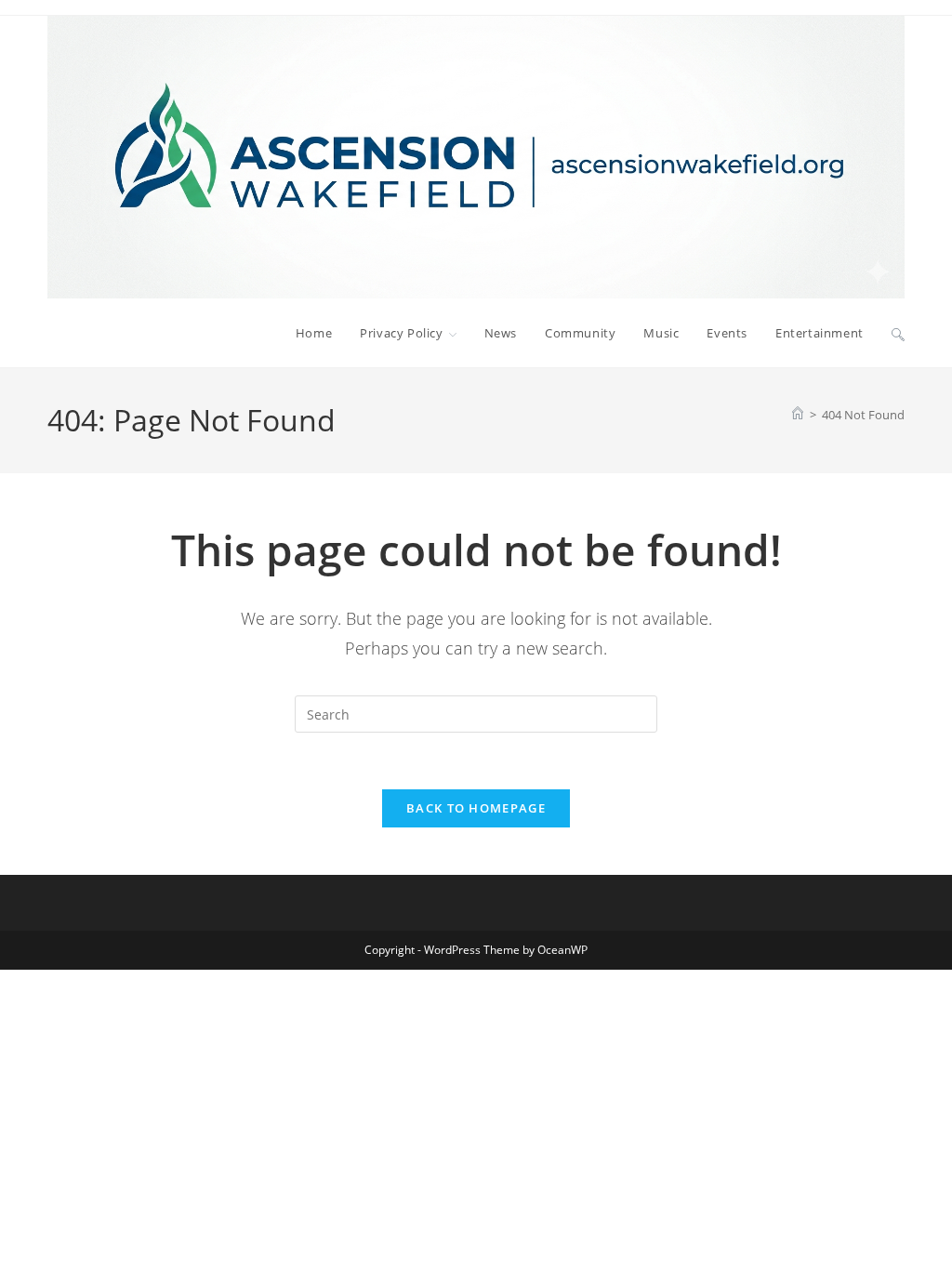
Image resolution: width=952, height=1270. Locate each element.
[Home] (797, 414)
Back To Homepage (476, 808)
